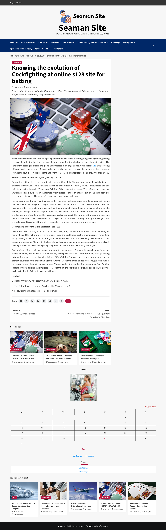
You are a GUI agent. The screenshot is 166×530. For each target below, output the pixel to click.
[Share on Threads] (61, 301)
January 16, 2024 (19, 514)
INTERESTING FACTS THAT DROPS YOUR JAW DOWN (41, 281)
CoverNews (91, 526)
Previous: (23, 312)
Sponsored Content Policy (21, 48)
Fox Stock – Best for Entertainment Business (81, 504)
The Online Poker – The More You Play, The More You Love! (42, 286)
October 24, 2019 (32, 87)
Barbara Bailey (18, 87)
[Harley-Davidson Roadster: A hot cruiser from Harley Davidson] (53, 491)
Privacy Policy (129, 42)
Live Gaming (17, 62)
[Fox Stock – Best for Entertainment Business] (83, 491)
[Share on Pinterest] (44, 301)
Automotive (46, 497)
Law (14, 497)
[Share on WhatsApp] (38, 301)
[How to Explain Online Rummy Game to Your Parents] (142, 491)
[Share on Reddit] (50, 301)
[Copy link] (68, 301)
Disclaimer (55, 42)
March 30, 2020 (30, 362)
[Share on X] (26, 301)
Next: (88, 313)
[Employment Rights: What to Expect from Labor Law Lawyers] (24, 491)
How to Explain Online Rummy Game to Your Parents (139, 506)
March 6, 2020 (64, 362)
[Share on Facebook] (20, 301)
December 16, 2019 (100, 362)
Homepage (115, 42)
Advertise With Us (28, 42)
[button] (154, 45)
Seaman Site (82, 28)
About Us (14, 42)
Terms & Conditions (43, 48)
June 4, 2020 (88, 509)
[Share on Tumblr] (55, 301)
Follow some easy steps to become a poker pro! (36, 290)
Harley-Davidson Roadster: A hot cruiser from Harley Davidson (53, 506)
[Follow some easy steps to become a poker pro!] (95, 342)
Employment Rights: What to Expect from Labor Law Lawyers (23, 506)
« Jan (83, 449)
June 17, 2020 (59, 512)
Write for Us (59, 48)
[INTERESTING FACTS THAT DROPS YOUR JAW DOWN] (26, 342)
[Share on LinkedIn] (32, 301)
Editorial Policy (69, 42)
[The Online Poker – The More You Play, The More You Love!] (60, 342)
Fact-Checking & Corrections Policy (93, 42)
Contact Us (43, 42)
